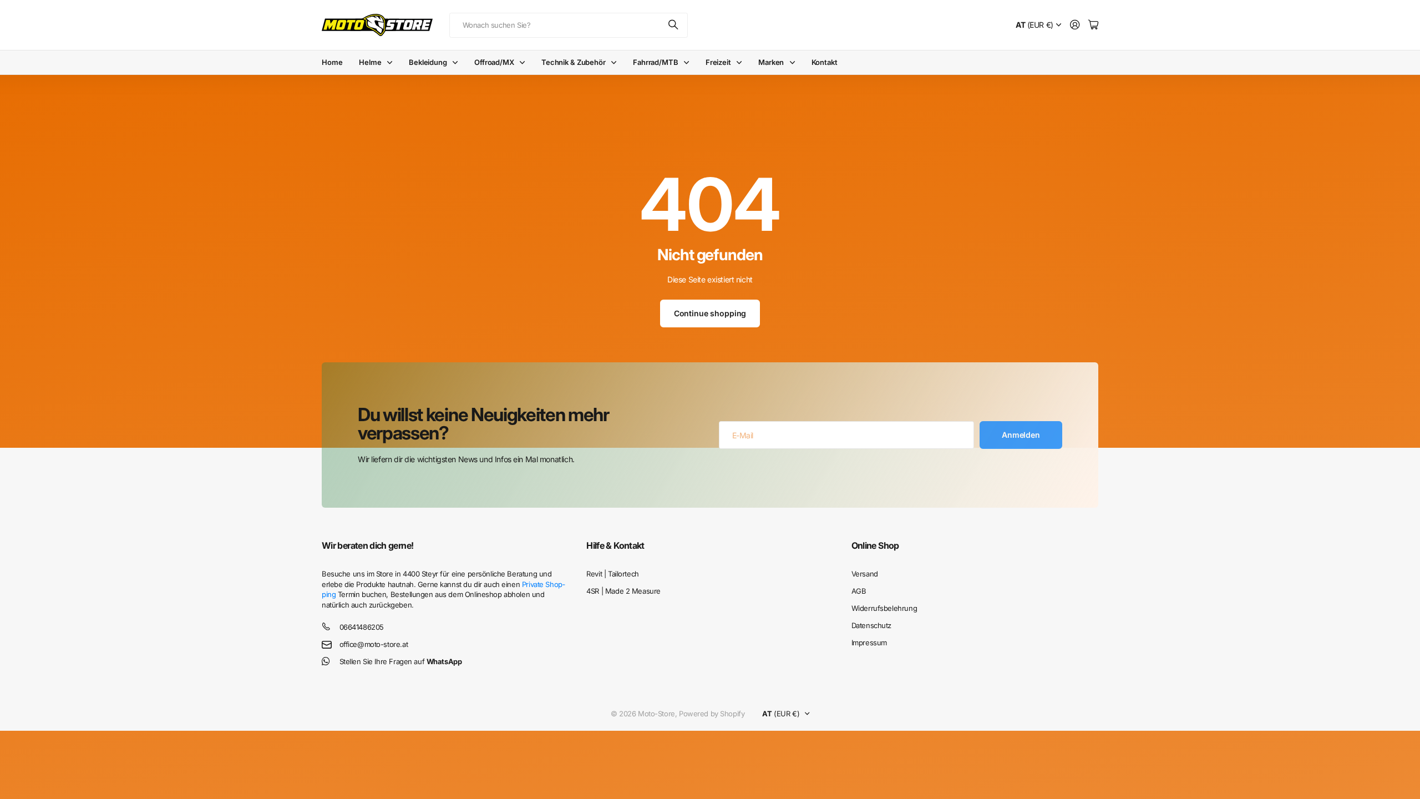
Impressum (869, 642)
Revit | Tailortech (612, 573)
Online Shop (875, 545)
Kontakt (825, 62)
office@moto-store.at (373, 644)
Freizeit (718, 62)
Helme (370, 62)
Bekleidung (428, 62)
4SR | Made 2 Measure (623, 590)
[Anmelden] (1075, 25)
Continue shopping (710, 313)
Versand (864, 573)
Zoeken (674, 25)
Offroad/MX (494, 62)
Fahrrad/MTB (655, 62)
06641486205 (361, 627)
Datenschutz (871, 625)
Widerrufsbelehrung (884, 608)
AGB (858, 590)
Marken (771, 62)
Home (332, 62)
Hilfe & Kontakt (615, 545)
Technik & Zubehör (573, 62)
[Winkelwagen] (1093, 25)
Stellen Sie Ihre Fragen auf (400, 661)
